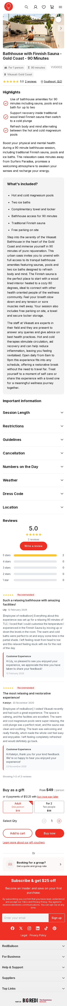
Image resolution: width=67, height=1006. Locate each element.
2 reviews (30, 81)
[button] (7, 28)
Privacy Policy (40, 902)
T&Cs (25, 902)
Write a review (33, 545)
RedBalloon (10, 946)
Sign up (57, 918)
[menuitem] (26, 7)
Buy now (49, 833)
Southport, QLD (53, 81)
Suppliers (8, 977)
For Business (11, 956)
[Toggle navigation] (60, 7)
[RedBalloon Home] (8, 6)
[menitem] (44, 7)
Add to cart (17, 833)
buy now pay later (47, 796)
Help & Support (12, 967)
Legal (24, 935)
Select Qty (10, 821)
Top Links (9, 988)
